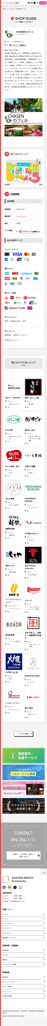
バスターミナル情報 (9, 964)
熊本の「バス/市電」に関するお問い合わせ (23, 855)
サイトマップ (7, 991)
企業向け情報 (7, 996)
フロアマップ (7, 928)
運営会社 (5, 977)
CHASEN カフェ (21, 9)
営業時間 (5, 950)
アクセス (5, 955)
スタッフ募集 (7, 986)
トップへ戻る (23, 734)
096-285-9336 (21, 216)
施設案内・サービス (9, 937)
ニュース (5, 914)
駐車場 (4, 960)
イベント (5, 919)
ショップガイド (10, 9)
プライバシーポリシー (10, 982)
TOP (3, 9)
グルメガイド (7, 933)
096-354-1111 (23, 839)
